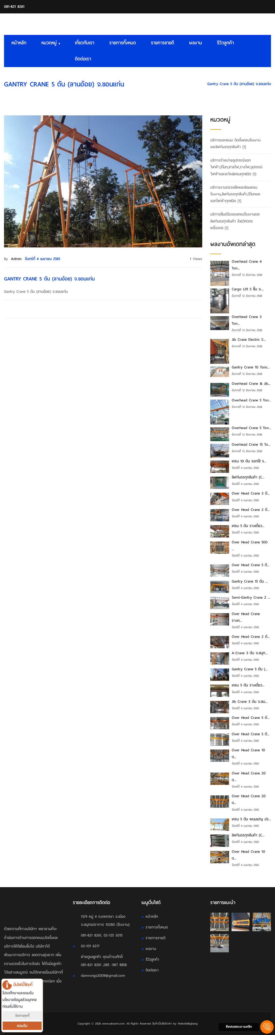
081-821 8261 (14, 6)
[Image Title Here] (219, 922)
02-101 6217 (90, 946)
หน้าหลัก (19, 43)
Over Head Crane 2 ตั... (251, 510)
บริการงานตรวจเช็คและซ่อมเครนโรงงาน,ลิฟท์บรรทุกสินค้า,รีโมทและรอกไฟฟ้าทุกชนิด (235, 194)
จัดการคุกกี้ (22, 1015)
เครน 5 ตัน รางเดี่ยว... (248, 526)
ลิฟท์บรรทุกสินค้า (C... (248, 477)
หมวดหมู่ (50, 43)
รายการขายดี (162, 43)
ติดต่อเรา (83, 59)
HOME (195, 84)
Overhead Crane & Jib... (251, 384)
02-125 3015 (113, 935)
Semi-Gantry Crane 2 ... (251, 597)
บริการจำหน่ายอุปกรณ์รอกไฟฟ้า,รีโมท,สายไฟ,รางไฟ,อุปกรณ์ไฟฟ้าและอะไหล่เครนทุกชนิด (236, 167)
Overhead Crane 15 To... (251, 444)
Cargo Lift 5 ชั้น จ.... (248, 289)
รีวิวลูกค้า (225, 43)
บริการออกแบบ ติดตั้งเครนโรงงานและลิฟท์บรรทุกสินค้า (235, 143)
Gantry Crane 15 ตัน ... (250, 581)
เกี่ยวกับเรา (84, 43)
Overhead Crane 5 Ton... (251, 400)
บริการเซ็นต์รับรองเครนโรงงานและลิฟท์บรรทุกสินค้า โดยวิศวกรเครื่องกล (235, 221)
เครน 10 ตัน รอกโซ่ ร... (249, 461)
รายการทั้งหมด (122, 43)
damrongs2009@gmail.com (103, 975)
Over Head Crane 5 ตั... (250, 565)
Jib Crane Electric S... (249, 340)
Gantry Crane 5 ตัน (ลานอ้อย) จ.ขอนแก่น (239, 84)
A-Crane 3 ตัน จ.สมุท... (249, 653)
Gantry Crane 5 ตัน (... (249, 669)
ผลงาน (195, 43)
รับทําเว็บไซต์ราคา (162, 1023)
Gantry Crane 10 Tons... (251, 367)
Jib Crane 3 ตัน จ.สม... (249, 701)
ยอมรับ (22, 1026)
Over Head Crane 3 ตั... (251, 493)
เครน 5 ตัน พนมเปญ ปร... (251, 819)
